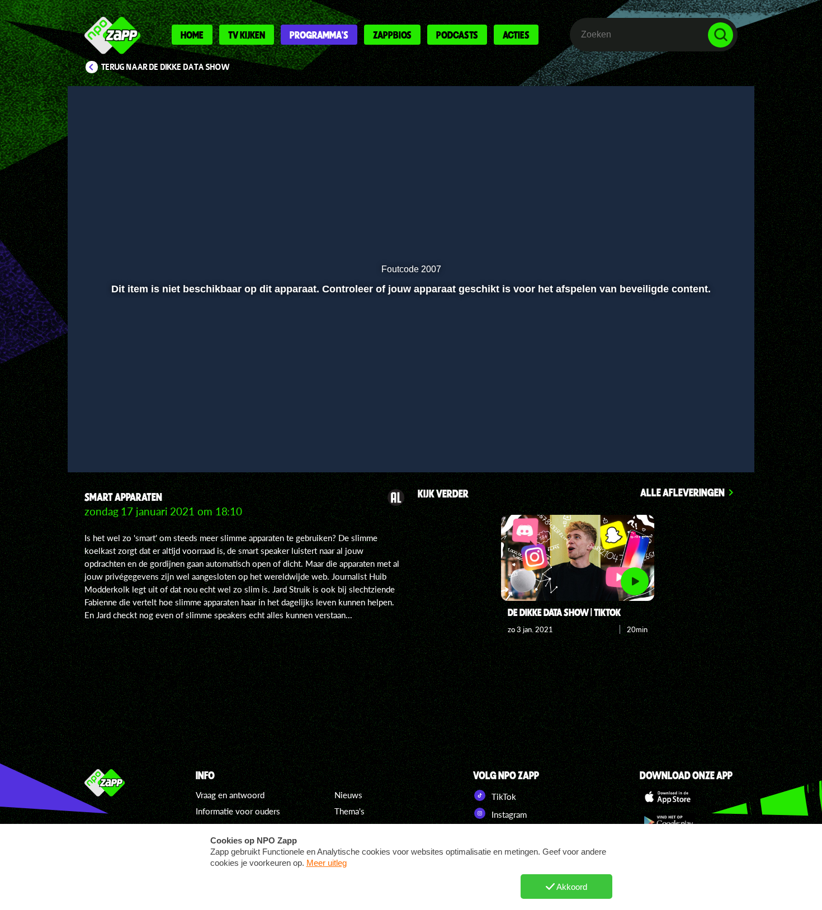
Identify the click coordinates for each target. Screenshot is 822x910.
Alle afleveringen (682, 492)
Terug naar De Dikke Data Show (165, 67)
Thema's (349, 811)
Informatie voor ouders (238, 811)
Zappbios (392, 34)
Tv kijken (246, 34)
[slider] (409, 411)
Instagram (508, 814)
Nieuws (348, 795)
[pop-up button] (686, 434)
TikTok (502, 796)
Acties (516, 34)
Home (192, 34)
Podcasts (457, 34)
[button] (112, 434)
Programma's (319, 34)
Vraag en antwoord (230, 795)
